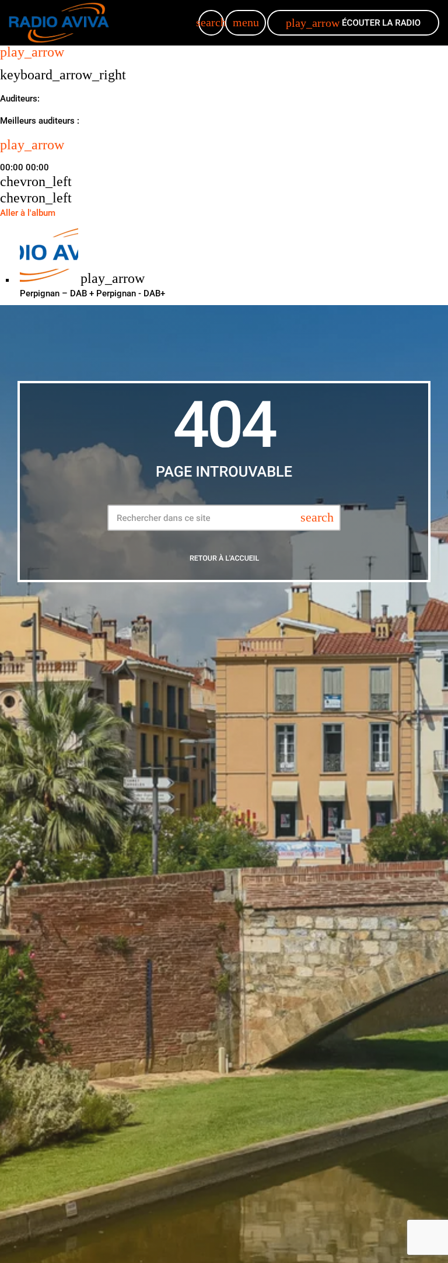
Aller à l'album (27, 213)
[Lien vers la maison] (59, 22)
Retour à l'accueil (224, 558)
